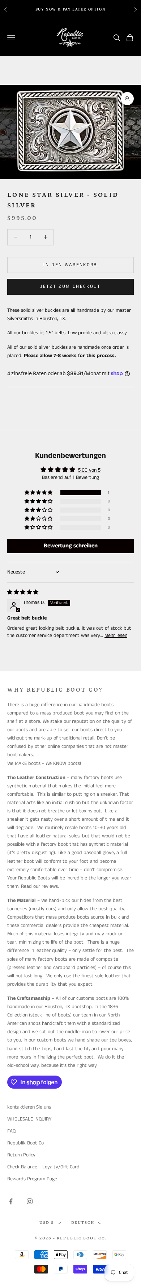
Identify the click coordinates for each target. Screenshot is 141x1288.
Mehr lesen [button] (115, 635)
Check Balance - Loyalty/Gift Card (43, 1167)
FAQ (11, 1131)
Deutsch (83, 1223)
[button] (39, 493)
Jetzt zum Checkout (70, 286)
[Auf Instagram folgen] (29, 1201)
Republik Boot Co (25, 1143)
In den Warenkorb (70, 264)
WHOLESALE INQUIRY (29, 1119)
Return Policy (21, 1155)
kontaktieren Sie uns (29, 1107)
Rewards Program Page (32, 1179)
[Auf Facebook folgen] (10, 1201)
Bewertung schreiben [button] (71, 546)
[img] (22, 592)
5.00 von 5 (89, 470)
